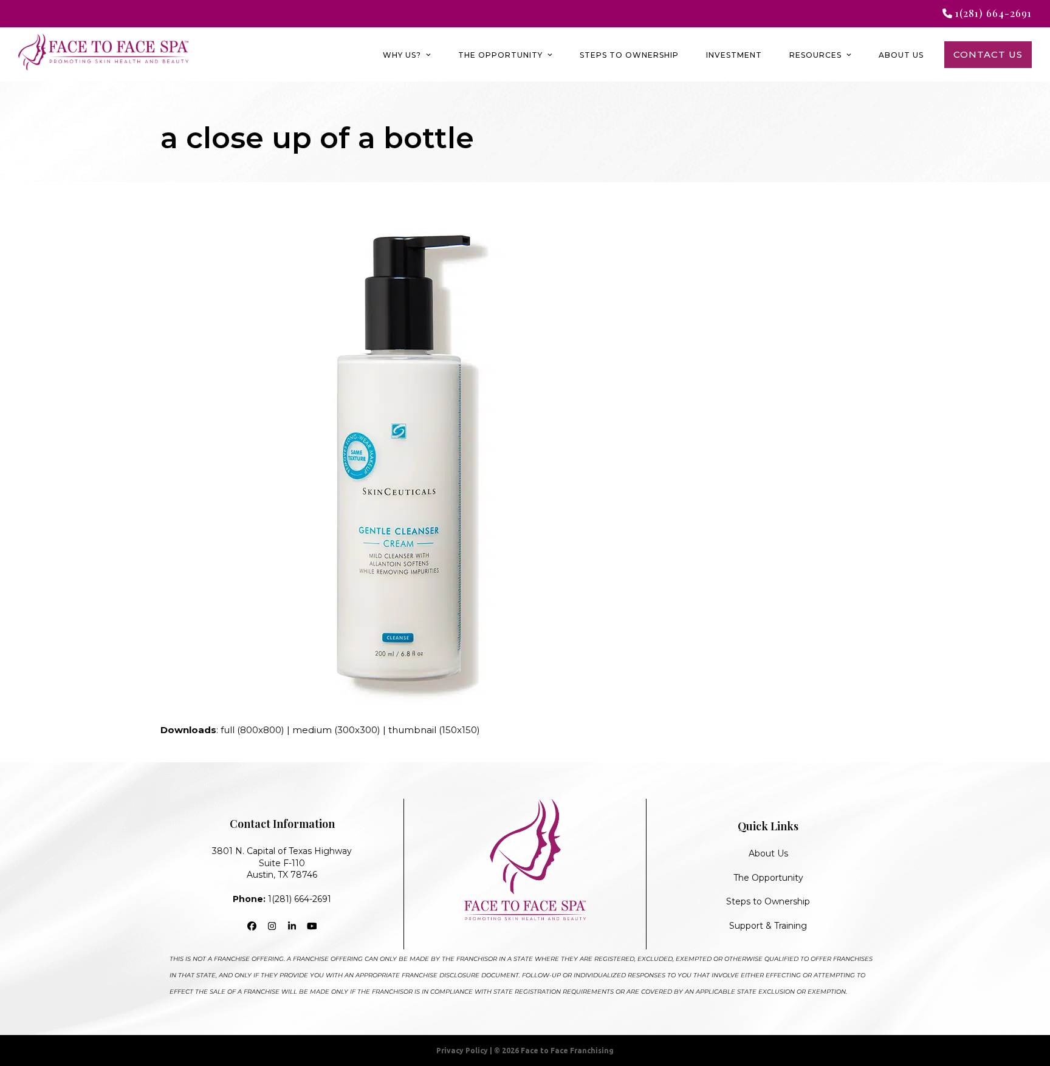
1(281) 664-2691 (282, 898)
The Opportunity (768, 877)
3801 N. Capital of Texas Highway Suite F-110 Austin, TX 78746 (282, 863)
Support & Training (768, 925)
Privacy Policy (462, 1050)
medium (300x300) (336, 730)
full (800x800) (252, 730)
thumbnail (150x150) (434, 730)
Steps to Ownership (768, 901)
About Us (768, 853)
